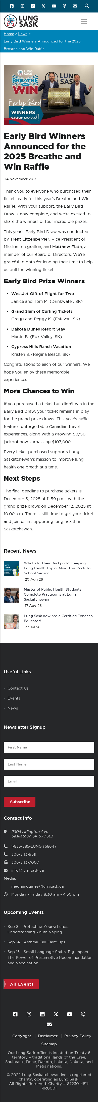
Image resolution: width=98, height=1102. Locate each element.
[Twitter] (44, 6)
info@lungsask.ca (27, 870)
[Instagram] (23, 6)
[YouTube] (54, 6)
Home (9, 34)
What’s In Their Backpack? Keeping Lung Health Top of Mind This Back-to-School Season (58, 568)
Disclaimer (48, 1036)
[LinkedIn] (33, 6)
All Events (22, 984)
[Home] (21, 21)
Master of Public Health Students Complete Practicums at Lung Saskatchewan (52, 594)
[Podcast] (65, 6)
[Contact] (75, 6)
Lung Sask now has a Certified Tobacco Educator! (58, 618)
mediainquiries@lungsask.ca (37, 886)
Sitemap (49, 1044)
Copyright (22, 1036)
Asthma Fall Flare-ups (44, 942)
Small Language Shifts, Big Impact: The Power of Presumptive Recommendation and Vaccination (50, 957)
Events (14, 698)
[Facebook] (12, 6)
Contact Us (18, 688)
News (22, 34)
